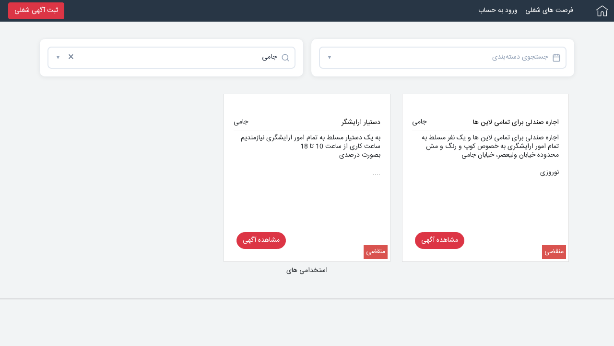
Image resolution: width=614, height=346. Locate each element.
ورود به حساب (498, 10)
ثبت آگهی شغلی (36, 10)
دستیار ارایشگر (361, 122)
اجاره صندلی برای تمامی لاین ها (516, 122)
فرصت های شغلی (549, 10)
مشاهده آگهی (439, 240)
